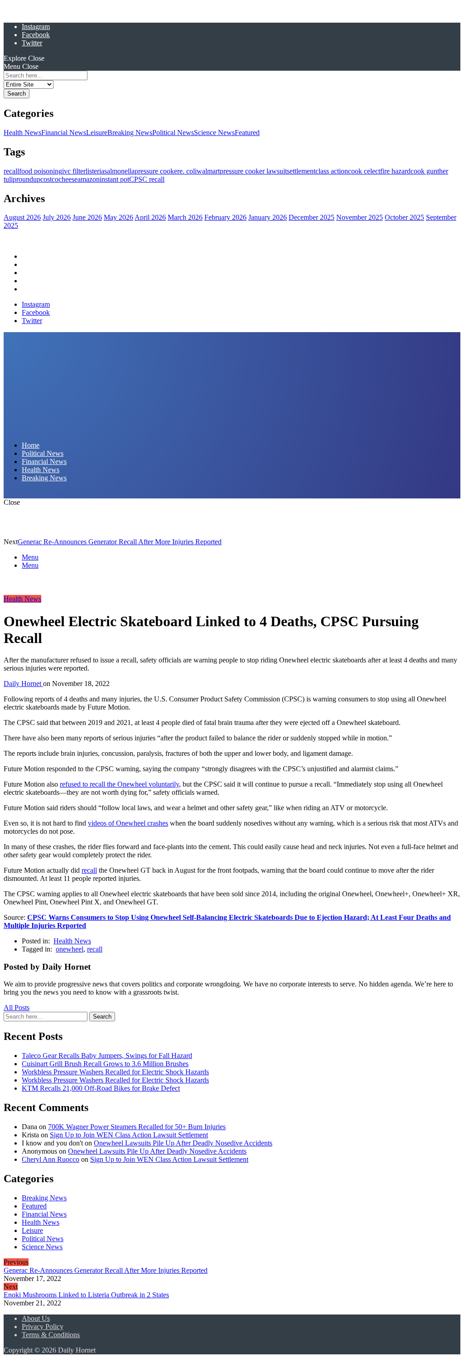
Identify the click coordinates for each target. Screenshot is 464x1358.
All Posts (16, 1007)
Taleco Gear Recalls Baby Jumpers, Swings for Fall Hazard (107, 1055)
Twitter (32, 43)
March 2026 (185, 217)
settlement (301, 171)
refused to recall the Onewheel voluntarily (119, 784)
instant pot (114, 179)
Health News (22, 132)
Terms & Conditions (51, 1335)
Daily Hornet (23, 683)
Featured (247, 132)
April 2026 (150, 217)
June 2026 (87, 217)
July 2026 (57, 217)
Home (30, 256)
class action (331, 171)
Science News (214, 132)
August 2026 (22, 217)
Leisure (96, 132)
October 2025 (404, 217)
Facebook (36, 35)
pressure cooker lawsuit (253, 171)
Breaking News (129, 132)
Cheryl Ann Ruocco (50, 1159)
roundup (28, 179)
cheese (67, 179)
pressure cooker (157, 171)
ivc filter (74, 171)
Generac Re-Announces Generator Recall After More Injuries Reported (120, 542)
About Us (36, 1318)
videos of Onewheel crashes (128, 823)
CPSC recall (146, 179)
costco (49, 179)
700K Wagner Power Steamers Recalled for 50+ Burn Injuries (137, 1127)
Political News (173, 132)
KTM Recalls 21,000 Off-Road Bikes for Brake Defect (101, 1088)
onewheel (69, 949)
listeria (95, 171)
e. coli (188, 171)
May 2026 (118, 217)
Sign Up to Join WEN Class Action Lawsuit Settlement (129, 1135)
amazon (88, 179)
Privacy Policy (42, 1326)
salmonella (119, 171)
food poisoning (40, 171)
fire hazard (395, 171)
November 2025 (359, 217)
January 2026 (267, 217)
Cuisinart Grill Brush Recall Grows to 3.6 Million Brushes (105, 1064)
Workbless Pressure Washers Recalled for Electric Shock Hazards (115, 1072)
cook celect (364, 171)
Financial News (63, 132)
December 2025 (311, 217)
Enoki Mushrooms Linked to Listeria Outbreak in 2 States (86, 1295)
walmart (208, 171)
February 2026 (225, 217)
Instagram (36, 26)
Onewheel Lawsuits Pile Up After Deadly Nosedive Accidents (183, 1143)
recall (11, 171)
